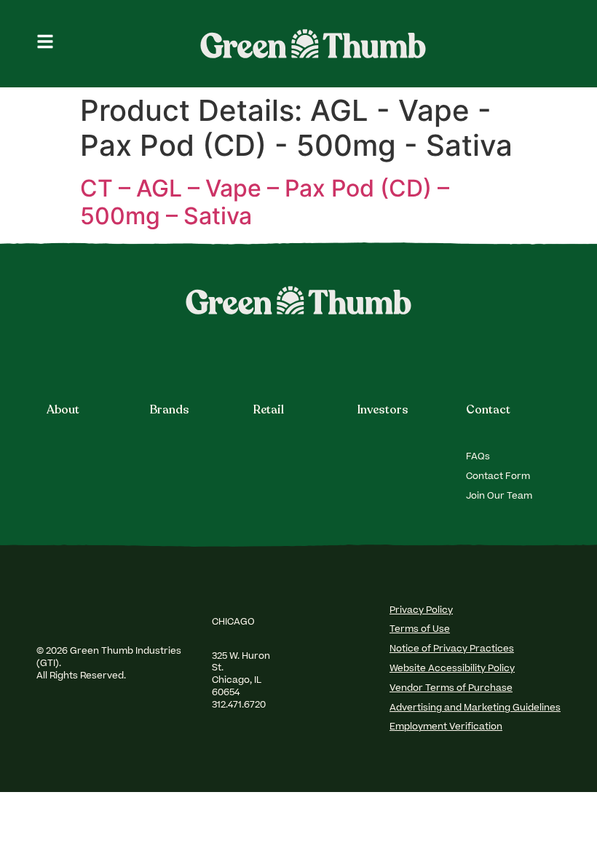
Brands (169, 410)
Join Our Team (499, 496)
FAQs (478, 457)
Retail (268, 410)
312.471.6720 (240, 705)
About (63, 410)
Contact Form (498, 476)
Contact (488, 410)
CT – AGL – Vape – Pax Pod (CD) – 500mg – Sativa (264, 202)
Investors (382, 410)
